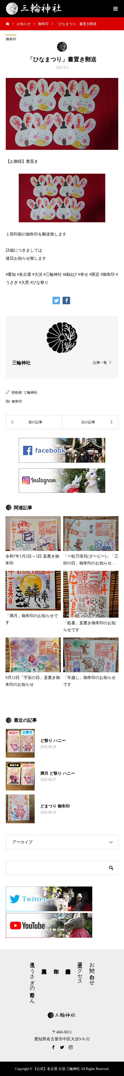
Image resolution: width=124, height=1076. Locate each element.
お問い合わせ (92, 971)
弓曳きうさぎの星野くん (32, 980)
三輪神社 (30, 392)
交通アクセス (80, 970)
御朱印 (11, 39)
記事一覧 (100, 362)
